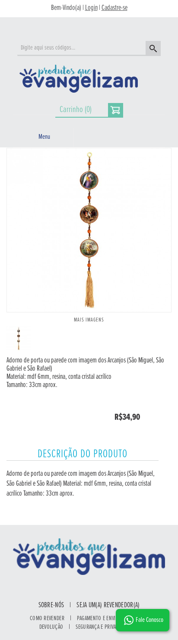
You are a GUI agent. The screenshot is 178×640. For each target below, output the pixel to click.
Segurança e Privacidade (103, 627)
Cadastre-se (114, 8)
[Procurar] (152, 49)
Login (91, 8)
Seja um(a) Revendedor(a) (108, 605)
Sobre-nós (51, 605)
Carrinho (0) (76, 110)
